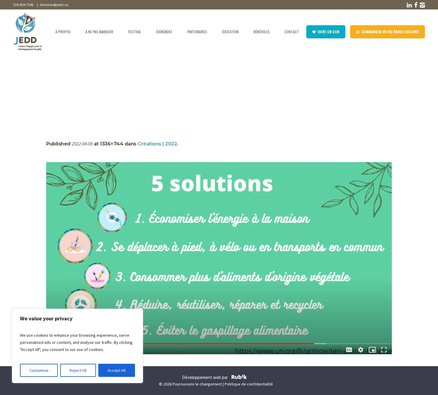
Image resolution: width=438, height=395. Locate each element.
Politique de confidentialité (249, 384)
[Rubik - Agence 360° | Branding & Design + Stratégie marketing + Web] (239, 378)
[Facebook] (415, 5)
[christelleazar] (219, 258)
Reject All (78, 370)
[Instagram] (422, 5)
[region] (77, 346)
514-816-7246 (23, 4)
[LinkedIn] (408, 5)
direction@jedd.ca (53, 4)
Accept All (116, 370)
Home (52, 87)
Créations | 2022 (76, 87)
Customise (39, 370)
